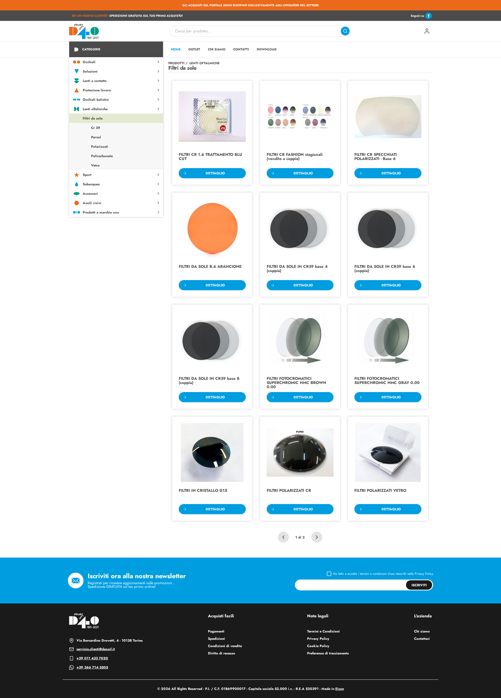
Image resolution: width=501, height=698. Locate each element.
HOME (176, 49)
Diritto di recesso (221, 653)
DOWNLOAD (267, 49)
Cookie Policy (318, 645)
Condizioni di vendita (225, 645)
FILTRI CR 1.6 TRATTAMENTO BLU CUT (210, 157)
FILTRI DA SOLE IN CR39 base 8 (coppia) (209, 381)
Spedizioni (216, 638)
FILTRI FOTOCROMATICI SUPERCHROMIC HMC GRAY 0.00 (387, 381)
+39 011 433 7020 (92, 658)
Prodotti (176, 63)
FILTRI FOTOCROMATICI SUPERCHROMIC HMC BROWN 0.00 (296, 382)
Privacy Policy (424, 573)
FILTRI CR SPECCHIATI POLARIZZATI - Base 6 (375, 157)
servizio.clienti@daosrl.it (95, 649)
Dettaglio (215, 173)
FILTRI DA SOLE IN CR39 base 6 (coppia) (384, 269)
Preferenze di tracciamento (328, 653)
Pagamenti (216, 631)
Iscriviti (419, 585)
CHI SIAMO (216, 49)
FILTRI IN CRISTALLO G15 (203, 490)
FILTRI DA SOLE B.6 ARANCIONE (210, 266)
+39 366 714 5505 (92, 667)
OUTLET (194, 49)
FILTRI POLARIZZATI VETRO (380, 490)
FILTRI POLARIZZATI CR (289, 490)
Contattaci (422, 638)
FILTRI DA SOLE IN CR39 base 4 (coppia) (297, 269)
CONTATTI (241, 49)
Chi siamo (422, 631)
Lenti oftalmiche (204, 63)
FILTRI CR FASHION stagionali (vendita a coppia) (295, 157)
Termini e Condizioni (323, 631)
